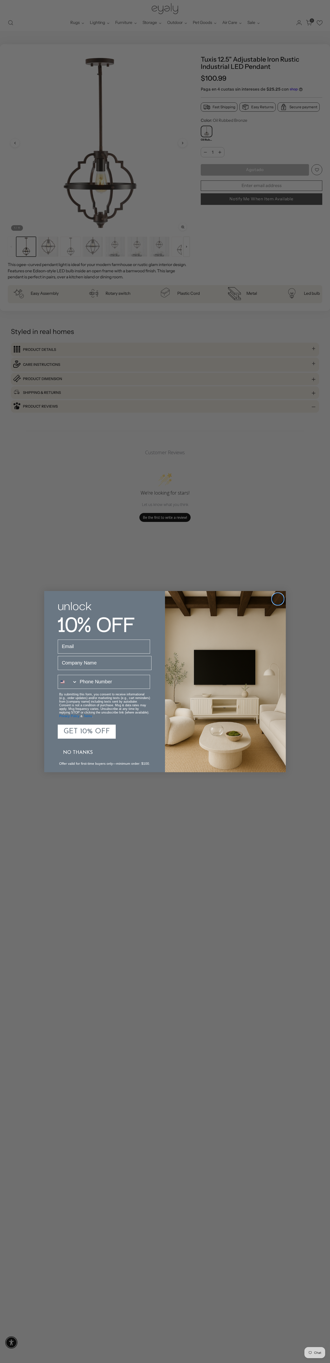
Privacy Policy (69, 716)
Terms (88, 716)
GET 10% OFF (87, 731)
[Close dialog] (278, 599)
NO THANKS (78, 752)
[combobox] (67, 682)
